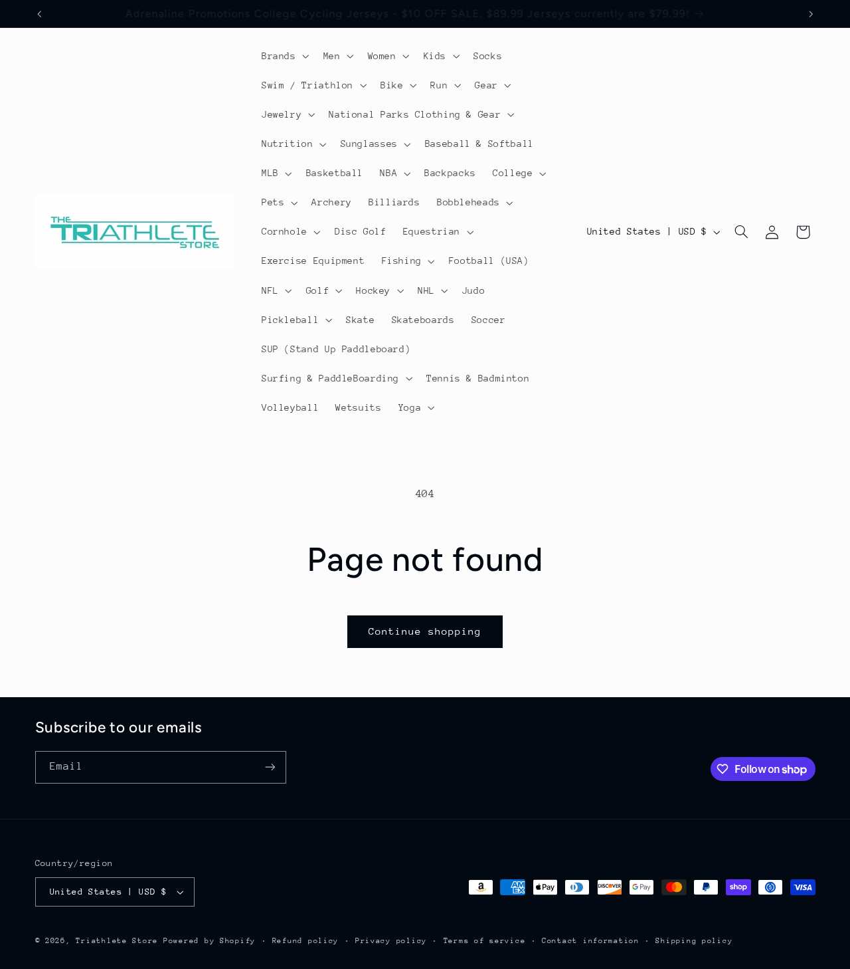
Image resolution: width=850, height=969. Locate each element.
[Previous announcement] (39, 14)
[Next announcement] (810, 14)
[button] (284, 55)
